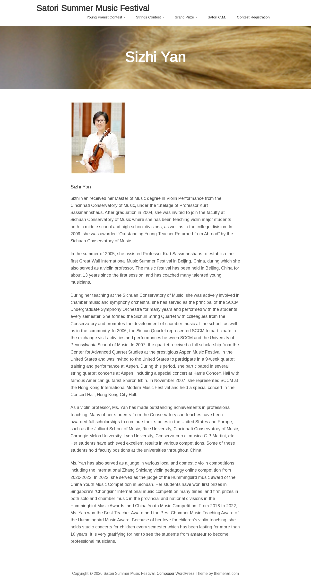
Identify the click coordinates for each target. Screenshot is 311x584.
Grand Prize (184, 17)
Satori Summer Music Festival (93, 8)
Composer (165, 573)
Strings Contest (148, 17)
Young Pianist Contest (104, 17)
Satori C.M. (217, 17)
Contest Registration (253, 17)
